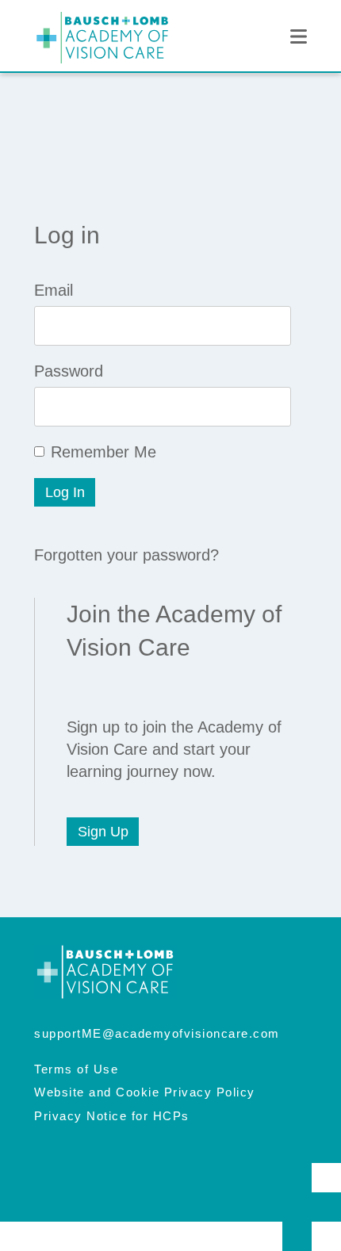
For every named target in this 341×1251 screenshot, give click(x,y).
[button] (298, 37)
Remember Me (103, 452)
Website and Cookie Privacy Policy (144, 1092)
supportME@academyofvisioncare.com (157, 1033)
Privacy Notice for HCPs (112, 1116)
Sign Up (103, 832)
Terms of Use (76, 1069)
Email (53, 290)
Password (68, 371)
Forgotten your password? (126, 555)
